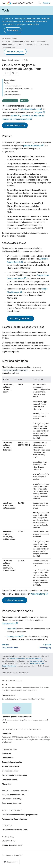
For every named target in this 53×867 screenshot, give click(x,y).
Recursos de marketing (11, 799)
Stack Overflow (8, 841)
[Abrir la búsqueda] (39, 2)
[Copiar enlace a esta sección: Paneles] (14, 136)
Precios (10, 629)
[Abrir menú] (3, 3)
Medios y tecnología (10, 766)
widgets (38, 112)
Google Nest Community (12, 845)
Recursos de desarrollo (11, 803)
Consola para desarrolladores (14, 829)
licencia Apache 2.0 (36, 661)
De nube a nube (10, 101)
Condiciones (6, 856)
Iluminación (6, 753)
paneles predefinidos (32, 146)
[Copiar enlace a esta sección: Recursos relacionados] (35, 611)
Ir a (15, 125)
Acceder (46, 3)
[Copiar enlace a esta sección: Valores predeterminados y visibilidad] (46, 327)
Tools (5, 10)
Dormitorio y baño (9, 780)
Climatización (7, 758)
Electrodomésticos (10, 771)
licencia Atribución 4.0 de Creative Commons (25, 659)
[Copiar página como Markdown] (12, 73)
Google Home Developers (11, 60)
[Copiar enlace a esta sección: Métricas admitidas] (30, 361)
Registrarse (12, 30)
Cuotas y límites (14, 636)
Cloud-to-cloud (8, 695)
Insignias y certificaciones (13, 794)
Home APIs (6, 734)
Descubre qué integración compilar (17, 716)
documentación (8, 623)
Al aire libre (6, 784)
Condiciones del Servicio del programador (19, 814)
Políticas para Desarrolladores (14, 819)
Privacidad (18, 856)
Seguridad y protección (12, 762)
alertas (14, 116)
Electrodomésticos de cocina (14, 775)
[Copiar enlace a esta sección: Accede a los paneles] (28, 243)
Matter (24, 101)
